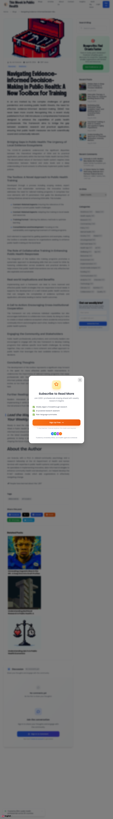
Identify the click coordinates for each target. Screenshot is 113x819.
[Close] (80, 380)
